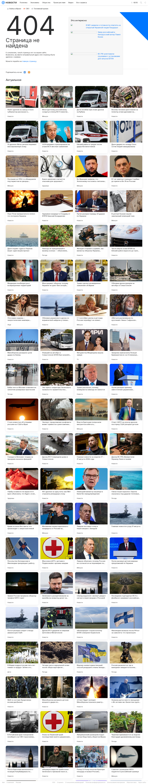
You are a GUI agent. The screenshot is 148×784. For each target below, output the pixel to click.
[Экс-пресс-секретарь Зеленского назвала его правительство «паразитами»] (56, 380)
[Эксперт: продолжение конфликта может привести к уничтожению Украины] (56, 415)
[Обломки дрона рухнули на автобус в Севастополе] (126, 276)
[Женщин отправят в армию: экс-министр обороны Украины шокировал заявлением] (91, 241)
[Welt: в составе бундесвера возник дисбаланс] (22, 692)
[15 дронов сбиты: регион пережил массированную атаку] (22, 137)
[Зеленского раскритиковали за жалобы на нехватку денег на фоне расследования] (56, 588)
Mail (3, 782)
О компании (10, 782)
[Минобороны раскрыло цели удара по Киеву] (22, 345)
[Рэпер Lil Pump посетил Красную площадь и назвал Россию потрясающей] (91, 762)
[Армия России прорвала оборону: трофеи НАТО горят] (22, 588)
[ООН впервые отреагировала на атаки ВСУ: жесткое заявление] (56, 137)
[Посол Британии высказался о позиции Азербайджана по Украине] (22, 762)
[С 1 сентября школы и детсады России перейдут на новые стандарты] (91, 310)
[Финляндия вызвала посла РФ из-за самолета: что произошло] (126, 623)
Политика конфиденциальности (95, 782)
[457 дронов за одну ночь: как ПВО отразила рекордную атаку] (56, 484)
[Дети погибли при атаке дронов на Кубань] (91, 102)
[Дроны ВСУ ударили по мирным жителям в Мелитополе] (56, 623)
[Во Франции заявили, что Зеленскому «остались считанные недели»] (91, 171)
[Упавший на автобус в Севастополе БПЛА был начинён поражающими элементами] (56, 345)
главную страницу (29, 61)
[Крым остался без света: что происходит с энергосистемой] (22, 519)
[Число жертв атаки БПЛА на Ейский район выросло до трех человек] (126, 241)
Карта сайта (142, 782)
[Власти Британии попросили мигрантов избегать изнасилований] (91, 415)
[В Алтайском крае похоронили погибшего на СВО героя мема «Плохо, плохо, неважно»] (22, 727)
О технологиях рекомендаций (74, 782)
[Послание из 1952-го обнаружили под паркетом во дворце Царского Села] (22, 171)
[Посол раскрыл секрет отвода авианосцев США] (22, 623)
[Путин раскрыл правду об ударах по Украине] (91, 206)
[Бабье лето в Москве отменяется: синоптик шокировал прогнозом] (22, 380)
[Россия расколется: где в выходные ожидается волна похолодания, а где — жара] (126, 658)
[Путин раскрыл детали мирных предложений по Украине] (126, 553)
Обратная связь (132, 782)
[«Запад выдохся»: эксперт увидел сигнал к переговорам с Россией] (91, 588)
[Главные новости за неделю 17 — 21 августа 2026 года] (91, 449)
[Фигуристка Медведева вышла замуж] (91, 345)
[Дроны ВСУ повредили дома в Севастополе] (56, 449)
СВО (27, 9)
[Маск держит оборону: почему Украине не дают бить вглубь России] (56, 276)
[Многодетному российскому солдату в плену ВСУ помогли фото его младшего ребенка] (56, 102)
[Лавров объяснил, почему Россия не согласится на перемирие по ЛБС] (91, 553)
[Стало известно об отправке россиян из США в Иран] (22, 415)
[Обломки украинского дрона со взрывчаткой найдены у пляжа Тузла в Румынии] (56, 310)
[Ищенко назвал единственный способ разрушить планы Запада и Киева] (91, 658)
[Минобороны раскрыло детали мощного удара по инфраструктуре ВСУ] (56, 692)
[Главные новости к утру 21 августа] (126, 519)
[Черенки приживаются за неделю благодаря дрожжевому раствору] (126, 727)
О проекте (60, 782)
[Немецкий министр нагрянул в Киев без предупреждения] (91, 484)
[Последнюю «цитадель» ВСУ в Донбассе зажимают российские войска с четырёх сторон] (126, 588)
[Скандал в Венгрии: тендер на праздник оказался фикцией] (22, 449)
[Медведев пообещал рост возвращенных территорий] (22, 276)
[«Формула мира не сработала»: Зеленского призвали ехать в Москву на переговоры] (56, 762)
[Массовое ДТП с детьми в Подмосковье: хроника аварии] (56, 553)
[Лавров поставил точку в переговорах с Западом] (91, 519)
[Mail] (3, 2)
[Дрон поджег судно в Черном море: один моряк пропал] (22, 241)
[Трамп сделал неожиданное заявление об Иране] (91, 276)
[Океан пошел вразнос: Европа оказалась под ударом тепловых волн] (126, 484)
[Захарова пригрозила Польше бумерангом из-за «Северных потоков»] (126, 345)
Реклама (18, 782)
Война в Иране (15, 9)
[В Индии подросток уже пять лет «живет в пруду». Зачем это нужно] (22, 658)
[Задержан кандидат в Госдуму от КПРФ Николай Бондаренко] (56, 206)
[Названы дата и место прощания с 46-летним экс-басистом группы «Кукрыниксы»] (126, 692)
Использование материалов (116, 782)
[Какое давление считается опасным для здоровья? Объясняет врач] (56, 171)
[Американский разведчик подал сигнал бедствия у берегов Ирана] (91, 727)
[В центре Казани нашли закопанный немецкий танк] (126, 206)
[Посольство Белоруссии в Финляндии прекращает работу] (22, 553)
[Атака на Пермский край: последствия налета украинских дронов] (56, 727)
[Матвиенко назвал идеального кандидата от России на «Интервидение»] (56, 519)
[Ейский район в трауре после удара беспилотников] (91, 137)
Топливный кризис (41, 9)
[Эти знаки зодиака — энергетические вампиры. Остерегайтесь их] (22, 310)
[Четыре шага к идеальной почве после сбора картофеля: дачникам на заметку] (56, 658)
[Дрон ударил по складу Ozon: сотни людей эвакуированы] (126, 137)
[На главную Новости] (11, 2)
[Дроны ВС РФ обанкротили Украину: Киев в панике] (126, 449)
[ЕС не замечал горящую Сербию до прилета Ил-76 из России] (126, 171)
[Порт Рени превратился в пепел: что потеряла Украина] (22, 206)
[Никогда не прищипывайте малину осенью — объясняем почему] (56, 241)
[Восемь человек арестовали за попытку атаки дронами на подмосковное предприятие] (126, 102)
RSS (53, 782)
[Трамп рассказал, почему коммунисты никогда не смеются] (91, 380)
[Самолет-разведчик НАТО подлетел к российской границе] (126, 762)
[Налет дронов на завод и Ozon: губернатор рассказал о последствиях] (22, 102)
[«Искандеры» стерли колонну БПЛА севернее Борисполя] (91, 623)
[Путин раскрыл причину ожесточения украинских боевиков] (126, 380)
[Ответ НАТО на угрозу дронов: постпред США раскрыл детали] (126, 415)
